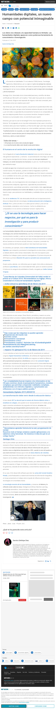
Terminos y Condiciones (34, 672)
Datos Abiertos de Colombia (40, 453)
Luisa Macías (14, 267)
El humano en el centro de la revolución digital (19, 143)
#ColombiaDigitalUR (43, 343)
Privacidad (43, 672)
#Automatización (10, 344)
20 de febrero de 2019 (37, 284)
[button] (4, 6)
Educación (17, 23)
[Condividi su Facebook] (3, 28)
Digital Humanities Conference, (19, 356)
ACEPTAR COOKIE (14, 706)
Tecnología (4, 9)
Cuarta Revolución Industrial (24, 154)
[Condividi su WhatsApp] (19, 28)
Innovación (10, 9)
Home (3, 23)
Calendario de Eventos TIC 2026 (46, 9)
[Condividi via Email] (13, 28)
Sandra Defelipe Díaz (8, 44)
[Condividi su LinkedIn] (8, 28)
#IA (18, 344)
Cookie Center (7, 673)
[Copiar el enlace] (11, 28)
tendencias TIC (14, 198)
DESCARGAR (22, 600)
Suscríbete (19, 667)
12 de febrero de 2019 (36, 350)
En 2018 (25, 358)
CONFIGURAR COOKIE (41, 706)
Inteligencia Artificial (24, 9)
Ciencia (16, 9)
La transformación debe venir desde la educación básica (22, 145)
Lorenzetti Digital (43, 361)
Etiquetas (19, 672)
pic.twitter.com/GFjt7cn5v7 (14, 347)
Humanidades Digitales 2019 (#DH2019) (19, 392)
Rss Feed (25, 672)
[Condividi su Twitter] (5, 28)
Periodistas (12, 672)
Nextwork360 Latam (8, 680)
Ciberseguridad (34, 9)
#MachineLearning (27, 344)
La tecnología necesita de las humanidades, (17, 484)
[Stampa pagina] (16, 28)
